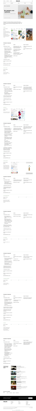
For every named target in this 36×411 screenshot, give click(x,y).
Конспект (19, 402)
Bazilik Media (18, 374)
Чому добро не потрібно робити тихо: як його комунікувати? (22, 377)
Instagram (27, 402)
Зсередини (12, 402)
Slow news (12, 401)
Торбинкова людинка (6, 278)
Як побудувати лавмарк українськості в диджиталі (21, 372)
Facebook (27, 401)
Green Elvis (4, 107)
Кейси (19, 401)
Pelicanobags (5, 237)
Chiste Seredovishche (6, 195)
